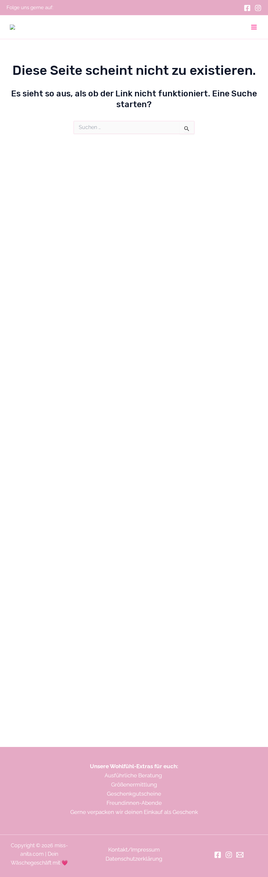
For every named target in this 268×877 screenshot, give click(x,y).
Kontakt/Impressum (134, 849)
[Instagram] (258, 8)
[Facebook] (247, 8)
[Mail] (239, 854)
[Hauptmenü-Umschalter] (254, 27)
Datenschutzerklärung (134, 858)
